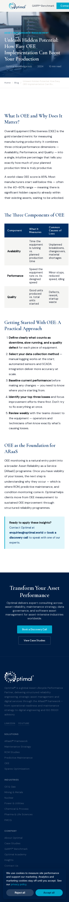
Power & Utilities (14, 803)
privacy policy (18, 884)
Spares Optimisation (16, 768)
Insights (8, 860)
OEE (6, 763)
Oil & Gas (10, 786)
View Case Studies (34, 640)
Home (7, 82)
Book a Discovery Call (34, 629)
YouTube (23, 723)
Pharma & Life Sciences (18, 814)
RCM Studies (12, 752)
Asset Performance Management (26, 33)
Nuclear (8, 797)
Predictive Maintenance (18, 757)
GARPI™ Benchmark (43, 5)
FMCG (8, 820)
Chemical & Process (16, 808)
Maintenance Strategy (17, 746)
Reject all (20, 892)
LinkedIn (9, 723)
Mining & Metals (13, 792)
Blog (16, 82)
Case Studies (12, 843)
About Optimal (13, 837)
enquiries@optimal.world (26, 532)
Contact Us (11, 865)
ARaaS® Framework (16, 741)
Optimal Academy (15, 854)
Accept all (49, 892)
